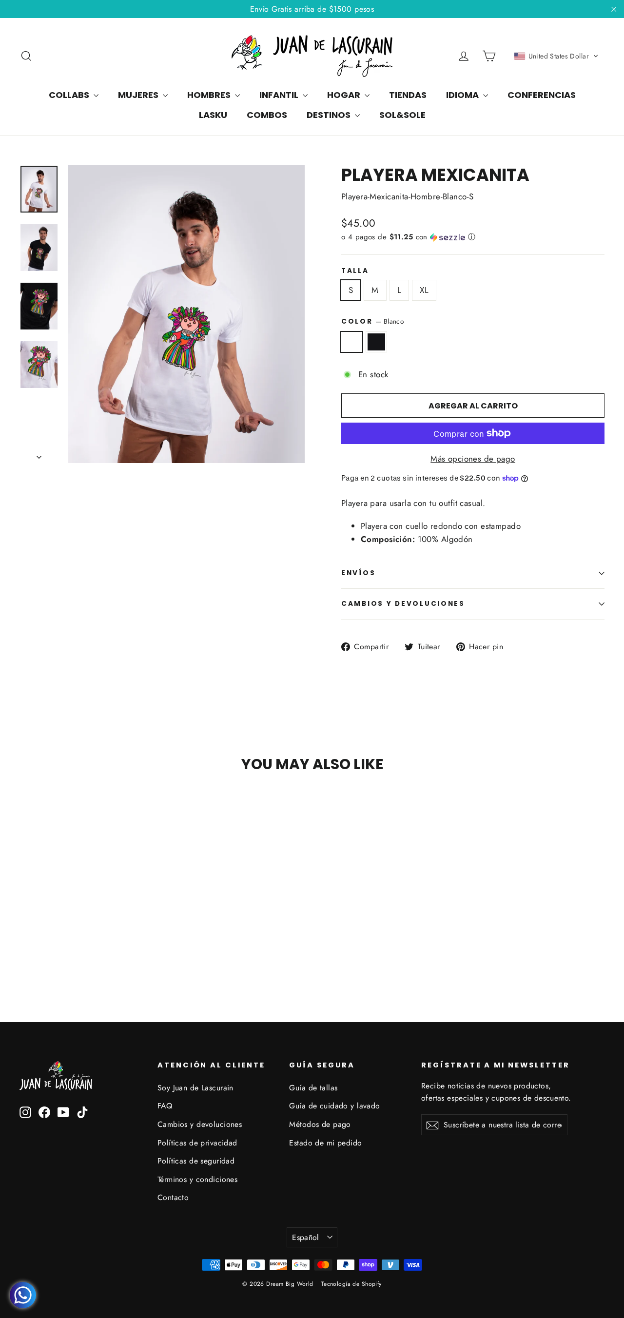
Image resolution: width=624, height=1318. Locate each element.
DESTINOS (329, 115)
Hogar (344, 95)
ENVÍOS (358, 573)
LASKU (213, 115)
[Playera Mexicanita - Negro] (38, 948)
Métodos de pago (320, 1124)
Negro (376, 342)
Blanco (351, 342)
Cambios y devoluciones (199, 1124)
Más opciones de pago (472, 459)
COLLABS (70, 95)
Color (372, 321)
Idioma (463, 95)
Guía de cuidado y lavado (334, 1105)
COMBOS (267, 115)
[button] (556, 56)
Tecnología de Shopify (351, 1283)
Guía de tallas (313, 1087)
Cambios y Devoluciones (403, 603)
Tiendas (408, 95)
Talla (355, 271)
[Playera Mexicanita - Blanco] (25, 948)
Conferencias (541, 95)
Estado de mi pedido (325, 1142)
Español (305, 1237)
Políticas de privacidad (197, 1142)
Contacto (173, 1197)
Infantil (279, 95)
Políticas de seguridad (195, 1160)
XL (424, 290)
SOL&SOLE (402, 115)
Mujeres (139, 95)
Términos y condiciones (197, 1179)
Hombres (210, 95)
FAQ (164, 1105)
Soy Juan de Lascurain (195, 1087)
